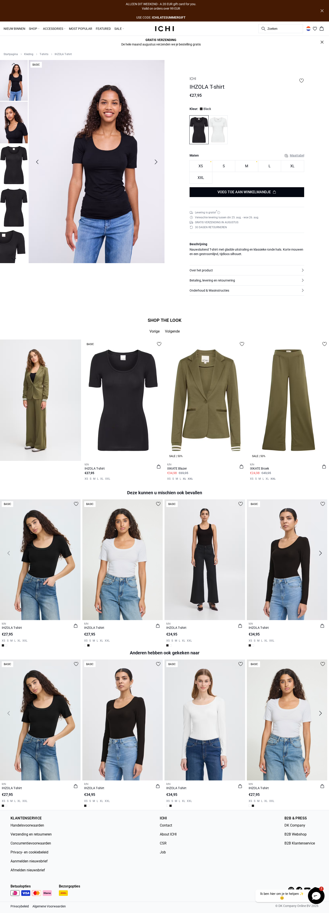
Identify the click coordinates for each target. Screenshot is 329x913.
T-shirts (44, 54)
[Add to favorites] (301, 80)
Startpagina (11, 54)
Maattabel (297, 155)
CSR (163, 843)
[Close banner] (322, 10)
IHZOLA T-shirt (63, 54)
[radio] (201, 166)
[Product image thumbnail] (14, 80)
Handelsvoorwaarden (27, 825)
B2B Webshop (295, 834)
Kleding (28, 54)
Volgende (172, 331)
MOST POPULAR (80, 28)
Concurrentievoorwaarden (31, 843)
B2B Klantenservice (299, 843)
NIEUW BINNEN (14, 28)
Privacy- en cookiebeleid (29, 852)
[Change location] (308, 28)
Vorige (155, 331)
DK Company (294, 825)
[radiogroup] (247, 171)
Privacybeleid (20, 906)
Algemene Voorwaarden (49, 906)
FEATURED (103, 28)
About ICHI (168, 834)
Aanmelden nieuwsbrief (29, 861)
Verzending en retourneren (31, 834)
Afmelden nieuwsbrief (28, 870)
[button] (247, 270)
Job (163, 852)
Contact (166, 825)
